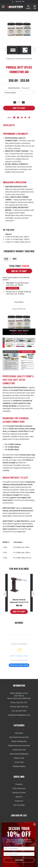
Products (19, 784)
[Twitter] (25, 117)
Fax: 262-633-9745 (19, 711)
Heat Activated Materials (19, 754)
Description (19, 302)
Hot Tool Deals (19, 805)
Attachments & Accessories (19, 745)
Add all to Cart (19, 271)
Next (33, 50)
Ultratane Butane (19, 766)
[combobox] (18, 854)
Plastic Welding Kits (19, 741)
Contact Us (19, 801)
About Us (19, 797)
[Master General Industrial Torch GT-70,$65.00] (19, 584)
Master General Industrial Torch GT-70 (19, 601)
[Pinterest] (29, 117)
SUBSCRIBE (19, 860)
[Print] (22, 117)
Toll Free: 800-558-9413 (19, 707)
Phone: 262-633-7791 (19, 702)
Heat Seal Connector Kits (19, 737)
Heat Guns (19, 733)
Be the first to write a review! (19, 665)
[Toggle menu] (3, 7)
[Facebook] (14, 117)
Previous (4, 50)
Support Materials (19, 309)
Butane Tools (19, 758)
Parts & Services (19, 788)
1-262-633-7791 (20, 1)
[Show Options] (33, 854)
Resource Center (19, 793)
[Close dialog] (34, 824)
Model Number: (19, 88)
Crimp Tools (19, 762)
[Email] (18, 117)
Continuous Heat (19, 750)
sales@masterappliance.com (19, 715)
